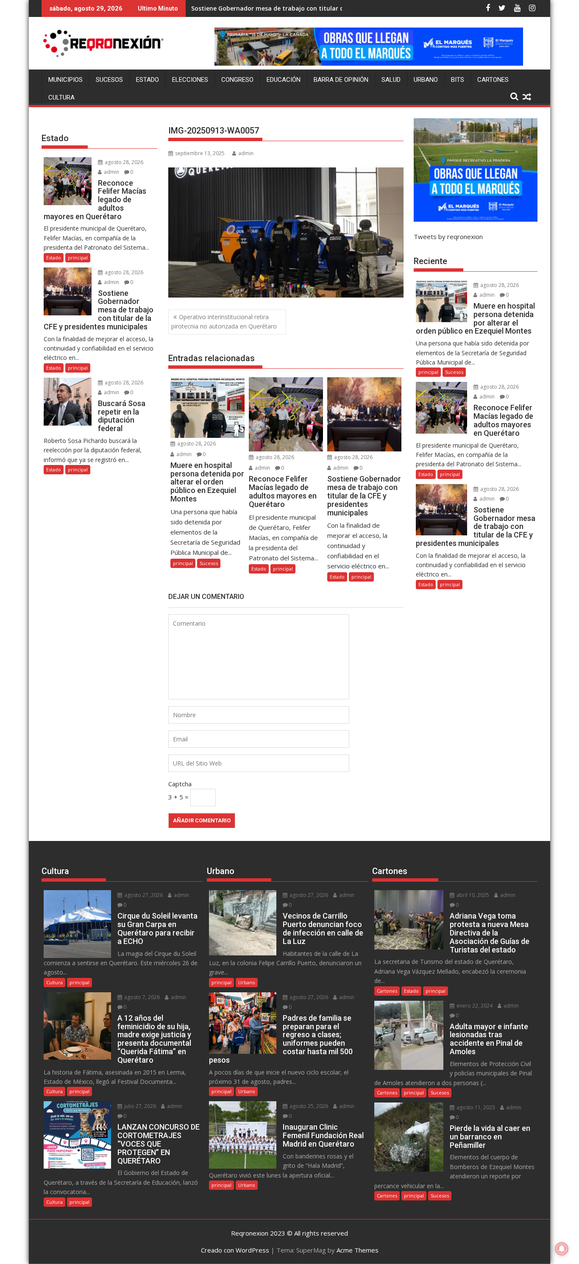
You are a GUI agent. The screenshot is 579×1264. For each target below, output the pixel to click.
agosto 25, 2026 (308, 1106)
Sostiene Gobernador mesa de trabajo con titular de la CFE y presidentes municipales (318, 8)
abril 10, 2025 (472, 895)
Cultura (61, 97)
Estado (147, 80)
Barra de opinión (341, 80)
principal (183, 563)
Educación (284, 80)
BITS (457, 80)
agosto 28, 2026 (196, 443)
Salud (391, 80)
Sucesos (109, 80)
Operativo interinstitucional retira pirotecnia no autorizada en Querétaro (224, 321)
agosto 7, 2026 (141, 997)
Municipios (65, 80)
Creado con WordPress (235, 1250)
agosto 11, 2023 (475, 1107)
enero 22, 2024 (474, 1005)
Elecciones (190, 80)
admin (245, 153)
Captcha (180, 784)
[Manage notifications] (561, 1249)
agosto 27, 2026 (143, 895)
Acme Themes (358, 1250)
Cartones (493, 80)
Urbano (426, 80)
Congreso (237, 80)
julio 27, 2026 (139, 1106)
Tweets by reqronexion (448, 236)
